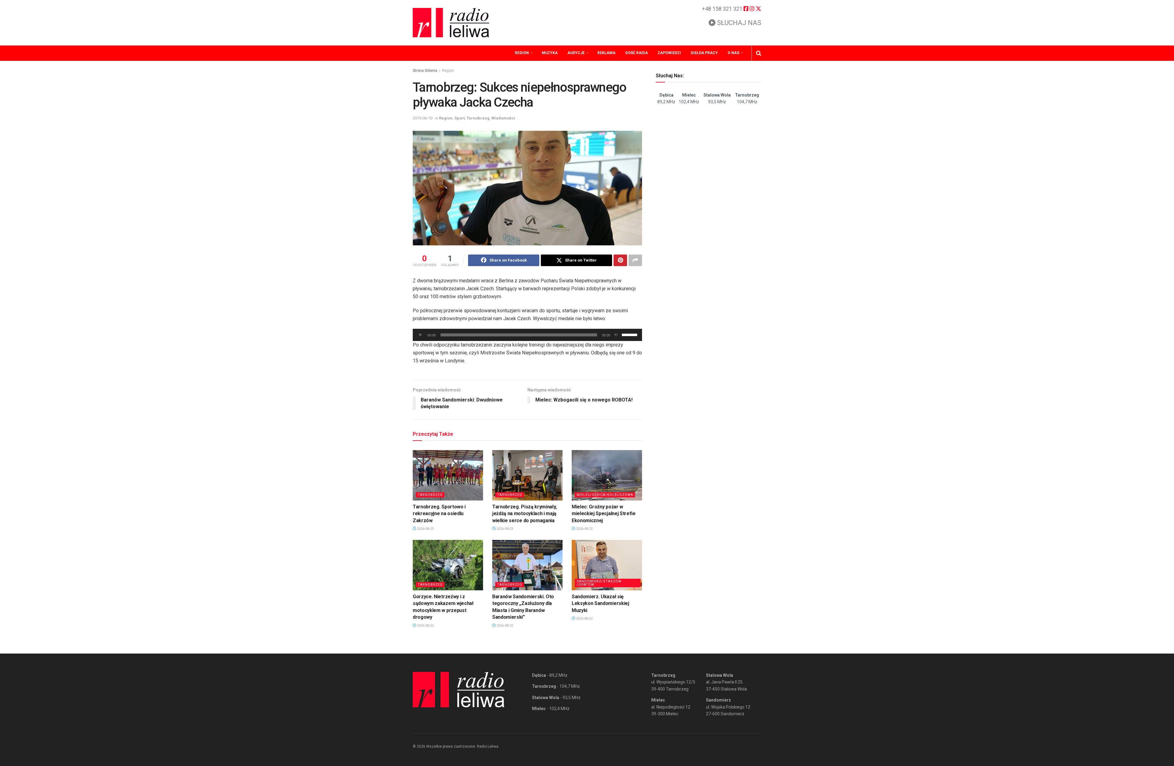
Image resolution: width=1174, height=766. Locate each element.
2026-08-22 (584, 529)
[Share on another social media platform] (635, 260)
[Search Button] (758, 53)
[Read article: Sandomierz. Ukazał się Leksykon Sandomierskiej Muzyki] (607, 565)
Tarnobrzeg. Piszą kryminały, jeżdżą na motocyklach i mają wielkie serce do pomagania (524, 513)
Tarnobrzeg (478, 118)
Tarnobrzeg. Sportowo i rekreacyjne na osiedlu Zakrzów (439, 513)
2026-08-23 (425, 529)
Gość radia (636, 53)
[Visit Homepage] (451, 22)
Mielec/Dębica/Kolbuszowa (605, 495)
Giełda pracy (704, 53)
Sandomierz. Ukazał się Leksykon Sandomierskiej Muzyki (600, 603)
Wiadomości (503, 118)
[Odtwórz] (421, 335)
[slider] (630, 334)
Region (522, 53)
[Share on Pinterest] (620, 260)
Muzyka (550, 53)
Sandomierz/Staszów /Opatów (599, 583)
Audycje (576, 53)
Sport (459, 118)
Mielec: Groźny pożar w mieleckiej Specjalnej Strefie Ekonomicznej (604, 513)
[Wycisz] (616, 335)
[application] (527, 335)
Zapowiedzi (669, 53)
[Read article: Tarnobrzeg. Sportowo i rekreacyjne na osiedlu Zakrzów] (448, 475)
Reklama (606, 53)
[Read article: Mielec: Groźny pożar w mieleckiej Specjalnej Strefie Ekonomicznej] (607, 475)
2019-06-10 (422, 118)
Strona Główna (425, 70)
